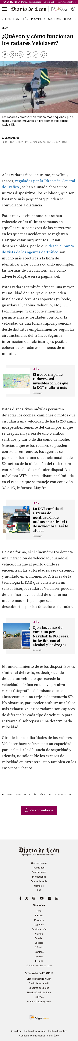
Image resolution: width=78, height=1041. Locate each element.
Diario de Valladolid (39, 983)
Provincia (38, 19)
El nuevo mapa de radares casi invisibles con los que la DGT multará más (50, 381)
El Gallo (39, 961)
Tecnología (29, 794)
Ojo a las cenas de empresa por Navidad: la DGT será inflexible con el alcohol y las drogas (51, 636)
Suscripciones (39, 872)
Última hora (10, 19)
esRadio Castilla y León (39, 1001)
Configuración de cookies (32, 1035)
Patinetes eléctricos (67, 1)
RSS (39, 890)
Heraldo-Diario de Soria (39, 992)
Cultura (39, 933)
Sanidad (39, 938)
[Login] (73, 9)
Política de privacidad (35, 1031)
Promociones (39, 876)
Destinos (39, 952)
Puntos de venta (39, 881)
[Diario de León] (39, 9)
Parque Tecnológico (31, 1)
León (25, 19)
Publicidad (39, 867)
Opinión (39, 956)
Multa (52, 794)
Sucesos (39, 943)
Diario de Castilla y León (39, 979)
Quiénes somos (39, 863)
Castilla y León (39, 929)
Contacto (39, 886)
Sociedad (54, 19)
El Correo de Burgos (39, 988)
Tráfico (42, 794)
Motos (73, 794)
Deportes (70, 19)
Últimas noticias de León (39, 965)
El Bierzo (39, 915)
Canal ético (53, 1035)
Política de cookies (57, 1031)
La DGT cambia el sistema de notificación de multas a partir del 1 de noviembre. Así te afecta (50, 520)
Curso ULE (49, 1)
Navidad (62, 794)
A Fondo (39, 947)
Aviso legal (16, 1031)
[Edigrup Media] (39, 1017)
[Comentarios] (44, 54)
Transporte (14, 794)
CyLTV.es (39, 997)
